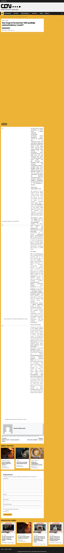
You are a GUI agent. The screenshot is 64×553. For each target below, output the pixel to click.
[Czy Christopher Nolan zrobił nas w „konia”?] (7, 453)
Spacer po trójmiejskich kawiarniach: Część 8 (36, 463)
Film (6, 460)
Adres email (6, 499)
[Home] (2, 13)
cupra (10, 436)
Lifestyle (34, 13)
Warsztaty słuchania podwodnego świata (22, 463)
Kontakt (47, 13)
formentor (14, 436)
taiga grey (29, 436)
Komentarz (6, 478)
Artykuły (3, 20)
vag (32, 436)
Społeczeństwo (25, 13)
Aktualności (7, 13)
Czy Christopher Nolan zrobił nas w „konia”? (6, 463)
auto (7, 436)
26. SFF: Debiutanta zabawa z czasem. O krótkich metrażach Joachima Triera (54, 538)
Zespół (5, 549)
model (18, 436)
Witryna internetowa (7, 504)
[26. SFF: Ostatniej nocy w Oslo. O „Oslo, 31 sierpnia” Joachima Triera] (8, 527)
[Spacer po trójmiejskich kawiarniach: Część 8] (37, 453)
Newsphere (34, 551)
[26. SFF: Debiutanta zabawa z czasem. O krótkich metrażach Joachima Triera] (55, 527)
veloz (35, 436)
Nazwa (5, 494)
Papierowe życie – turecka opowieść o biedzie (10, 440)
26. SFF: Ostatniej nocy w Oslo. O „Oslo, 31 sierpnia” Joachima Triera (8, 538)
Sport (41, 13)
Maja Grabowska (11, 542)
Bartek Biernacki (11, 30)
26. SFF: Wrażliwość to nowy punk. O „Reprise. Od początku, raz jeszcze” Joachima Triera (39, 539)
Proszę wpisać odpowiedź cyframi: (10, 509)
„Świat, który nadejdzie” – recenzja (35, 439)
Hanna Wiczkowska (22, 541)
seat (26, 436)
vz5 (37, 436)
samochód (22, 436)
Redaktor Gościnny (21, 466)
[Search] (62, 13)
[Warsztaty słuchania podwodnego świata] (22, 453)
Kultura (16, 13)
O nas (2, 549)
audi (5, 436)
